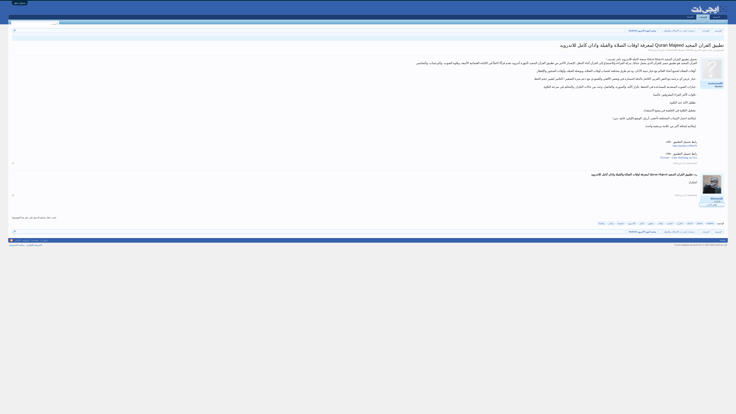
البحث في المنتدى (716, 22)
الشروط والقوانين (34, 245)
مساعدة (35, 240)
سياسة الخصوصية (17, 245)
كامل (642, 223)
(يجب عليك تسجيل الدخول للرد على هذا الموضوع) (34, 217)
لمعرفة (620, 223)
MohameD (717, 198)
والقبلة (601, 223)
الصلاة (689, 223)
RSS (11, 240)
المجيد (670, 223)
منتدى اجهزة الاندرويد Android (699, 50)
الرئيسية (716, 17)
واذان (611, 223)
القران (680, 223)
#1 (13, 163)
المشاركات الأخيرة (697, 22)
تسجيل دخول (19, 3)
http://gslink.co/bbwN (685, 145)
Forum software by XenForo (700, 245)
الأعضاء (690, 17)
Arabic (723, 240)
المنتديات (703, 17)
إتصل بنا (44, 240)
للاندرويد (631, 223)
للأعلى (18, 240)
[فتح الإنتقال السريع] (14, 30)
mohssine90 (671, 50)
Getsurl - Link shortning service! (678, 157)
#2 (13, 195)
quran (699, 223)
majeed (710, 223)
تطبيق (650, 223)
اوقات (660, 223)
